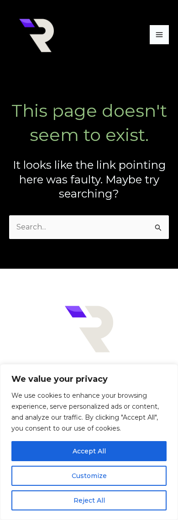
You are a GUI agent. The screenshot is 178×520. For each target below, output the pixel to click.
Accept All (89, 451)
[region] (89, 442)
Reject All (89, 500)
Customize (89, 476)
